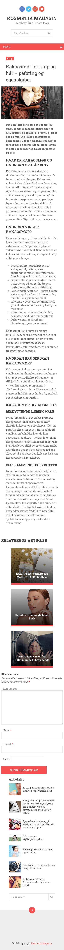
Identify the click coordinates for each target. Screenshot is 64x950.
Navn (7, 730)
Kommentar (10, 688)
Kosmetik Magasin (32, 18)
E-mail (8, 744)
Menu (7, 46)
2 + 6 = (7, 759)
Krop (10, 58)
